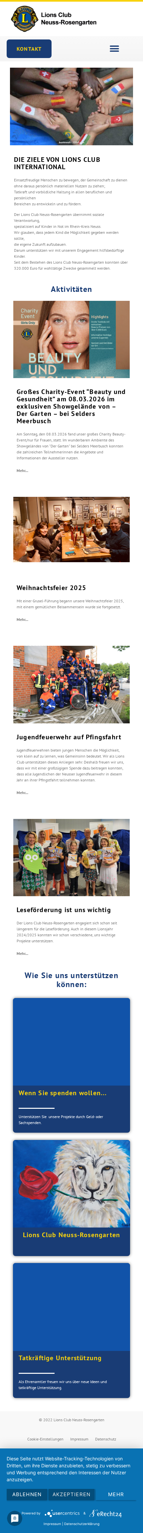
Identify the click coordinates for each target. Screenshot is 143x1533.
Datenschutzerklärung (81, 1524)
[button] (114, 48)
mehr (116, 1494)
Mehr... (22, 470)
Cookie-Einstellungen (45, 1438)
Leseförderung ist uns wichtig (64, 909)
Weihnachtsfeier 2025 (51, 587)
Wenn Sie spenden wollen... (63, 1093)
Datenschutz (105, 1438)
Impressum (79, 1438)
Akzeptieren (71, 1494)
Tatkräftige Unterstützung (60, 1358)
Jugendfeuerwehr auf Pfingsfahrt (69, 737)
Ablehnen (27, 1494)
